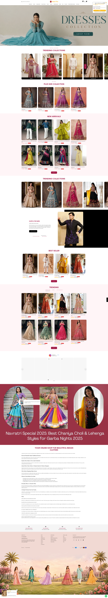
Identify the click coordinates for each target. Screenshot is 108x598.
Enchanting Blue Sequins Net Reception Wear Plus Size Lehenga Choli (29, 109)
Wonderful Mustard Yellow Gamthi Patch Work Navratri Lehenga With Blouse (29, 167)
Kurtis (41, 543)
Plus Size (66, 4)
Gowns (48, 4)
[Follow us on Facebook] (74, 540)
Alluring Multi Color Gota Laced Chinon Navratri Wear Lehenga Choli (62, 167)
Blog (63, 536)
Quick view (29, 402)
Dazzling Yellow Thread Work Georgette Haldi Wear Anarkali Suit (78, 167)
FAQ (63, 541)
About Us (52, 536)
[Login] (84, 1)
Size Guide (64, 540)
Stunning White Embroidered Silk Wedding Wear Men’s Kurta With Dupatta (46, 275)
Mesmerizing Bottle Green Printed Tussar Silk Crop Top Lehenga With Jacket (45, 342)
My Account (64, 539)
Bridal (60, 4)
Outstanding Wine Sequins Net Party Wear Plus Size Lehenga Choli (45, 109)
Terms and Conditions (53, 540)
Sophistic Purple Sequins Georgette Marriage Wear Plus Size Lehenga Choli (78, 109)
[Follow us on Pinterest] (81, 540)
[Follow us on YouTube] (83, 540)
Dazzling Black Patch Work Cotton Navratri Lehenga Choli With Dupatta (45, 167)
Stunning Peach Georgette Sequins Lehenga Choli (77, 341)
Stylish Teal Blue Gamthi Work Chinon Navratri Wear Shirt (45, 141)
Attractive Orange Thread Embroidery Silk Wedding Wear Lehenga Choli (77, 275)
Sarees (34, 4)
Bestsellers (30, 4)
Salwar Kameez (43, 4)
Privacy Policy (52, 541)
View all (54, 172)
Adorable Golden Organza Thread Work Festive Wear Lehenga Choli (29, 342)
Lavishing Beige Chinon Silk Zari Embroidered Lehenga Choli (78, 315)
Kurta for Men (33, 231)
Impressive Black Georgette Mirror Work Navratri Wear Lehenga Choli (62, 315)
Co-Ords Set (42, 544)
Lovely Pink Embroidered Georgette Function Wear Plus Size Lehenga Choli (62, 109)
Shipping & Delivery (53, 539)
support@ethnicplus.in (24, 538)
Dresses (51, 4)
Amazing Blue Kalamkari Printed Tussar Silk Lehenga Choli (32, 401)
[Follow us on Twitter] (76, 540)
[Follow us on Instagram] (78, 540)
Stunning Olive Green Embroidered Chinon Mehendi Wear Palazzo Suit (62, 141)
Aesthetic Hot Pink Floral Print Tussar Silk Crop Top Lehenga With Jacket (61, 342)
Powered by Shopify (27, 547)
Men (62, 4)
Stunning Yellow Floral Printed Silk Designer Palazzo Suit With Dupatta (61, 275)
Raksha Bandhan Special (71, 4)
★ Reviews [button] (107, 299)
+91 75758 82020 (24, 536)
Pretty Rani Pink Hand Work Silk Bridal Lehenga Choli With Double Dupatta (78, 141)
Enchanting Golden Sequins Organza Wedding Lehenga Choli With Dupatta (30, 275)
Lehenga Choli (38, 4)
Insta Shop (77, 4)
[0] (82, 1)
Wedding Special (56, 4)
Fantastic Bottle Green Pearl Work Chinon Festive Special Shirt (29, 141)
